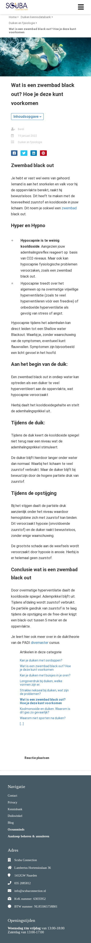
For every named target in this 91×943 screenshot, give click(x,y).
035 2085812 (22, 883)
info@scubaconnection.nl (30, 891)
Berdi (21, 129)
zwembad (69, 208)
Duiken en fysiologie (30, 142)
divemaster (39, 643)
